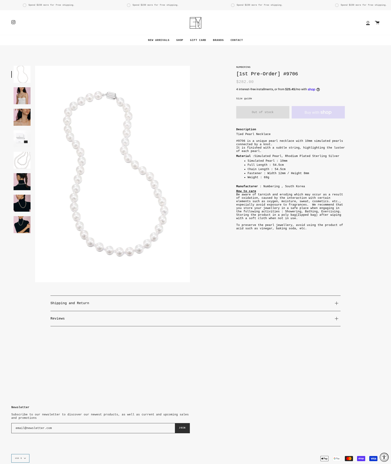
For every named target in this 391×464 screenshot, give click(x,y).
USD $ (18, 458)
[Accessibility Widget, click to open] (384, 457)
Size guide (244, 98)
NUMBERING (243, 67)
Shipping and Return (69, 303)
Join (182, 428)
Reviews (57, 319)
